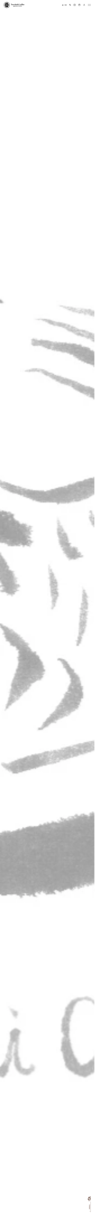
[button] (70, 5)
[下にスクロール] (89, 1204)
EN (66, 5)
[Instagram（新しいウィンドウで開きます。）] (75, 5)
